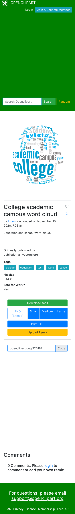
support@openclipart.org (37, 498)
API (67, 509)
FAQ (8, 509)
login (48, 465)
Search (48, 101)
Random (64, 101)
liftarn (12, 221)
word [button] (51, 267)
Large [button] (61, 311)
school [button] (63, 267)
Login (29, 9)
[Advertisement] (37, 56)
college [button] (10, 267)
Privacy (18, 509)
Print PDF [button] (37, 324)
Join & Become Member (53, 10)
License (30, 509)
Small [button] (33, 311)
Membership (46, 509)
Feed (60, 509)
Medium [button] (47, 311)
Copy (61, 348)
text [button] (40, 267)
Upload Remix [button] (37, 332)
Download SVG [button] (37, 303)
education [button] (26, 267)
